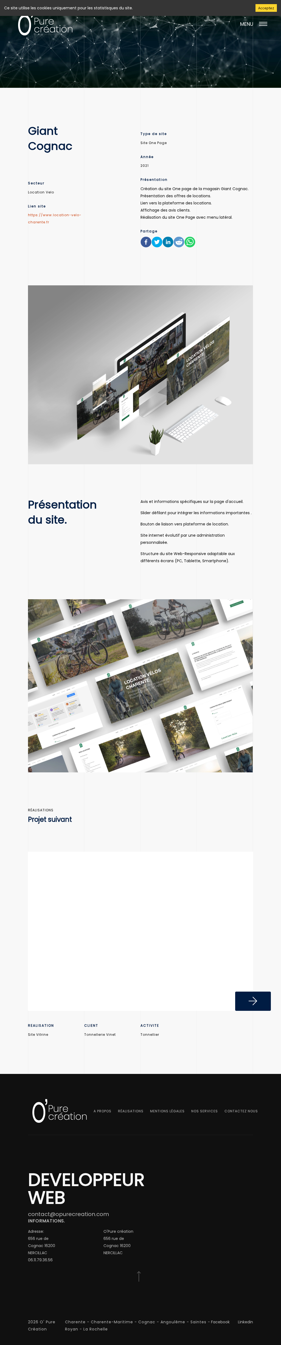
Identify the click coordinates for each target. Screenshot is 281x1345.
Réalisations (131, 1111)
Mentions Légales (167, 1111)
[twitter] (156, 243)
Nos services (204, 1111)
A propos (102, 1111)
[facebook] (145, 243)
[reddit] (178, 243)
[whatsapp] (189, 243)
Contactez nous (241, 1111)
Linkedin (245, 1322)
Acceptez (266, 7)
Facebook (220, 1322)
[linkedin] (167, 243)
